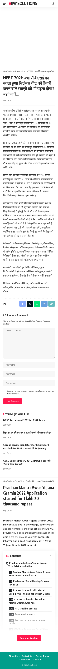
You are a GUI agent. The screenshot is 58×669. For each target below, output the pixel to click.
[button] (6, 3)
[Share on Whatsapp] (37, 304)
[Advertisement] (29, 37)
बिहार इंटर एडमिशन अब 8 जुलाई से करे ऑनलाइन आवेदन (27, 432)
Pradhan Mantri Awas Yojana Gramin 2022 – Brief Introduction (26, 565)
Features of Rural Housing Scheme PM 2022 (29, 583)
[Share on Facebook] (22, 304)
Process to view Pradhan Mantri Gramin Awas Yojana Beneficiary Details (29, 592)
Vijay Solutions (23, 3)
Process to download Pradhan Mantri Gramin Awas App (27, 601)
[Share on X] (30, 304)
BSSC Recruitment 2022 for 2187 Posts (24, 420)
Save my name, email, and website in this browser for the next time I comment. (30, 392)
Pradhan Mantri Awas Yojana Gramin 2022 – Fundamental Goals (30, 574)
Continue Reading (29, 638)
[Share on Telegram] (44, 304)
